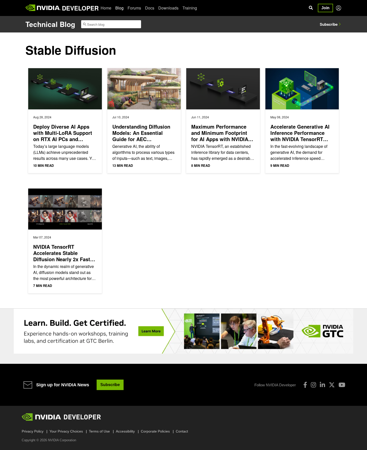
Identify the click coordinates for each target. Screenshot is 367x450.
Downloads (168, 8)
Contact (182, 431)
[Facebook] (305, 385)
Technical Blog (50, 24)
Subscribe (329, 24)
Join (325, 8)
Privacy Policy (32, 431)
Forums (134, 8)
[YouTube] (342, 385)
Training (190, 8)
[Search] (311, 7)
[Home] (43, 7)
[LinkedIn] (322, 385)
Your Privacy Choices (66, 431)
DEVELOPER (80, 7)
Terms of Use (99, 431)
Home (106, 8)
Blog (119, 8)
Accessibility (125, 431)
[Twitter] (332, 385)
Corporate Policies (155, 431)
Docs (149, 8)
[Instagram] (313, 385)
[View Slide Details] (183, 331)
